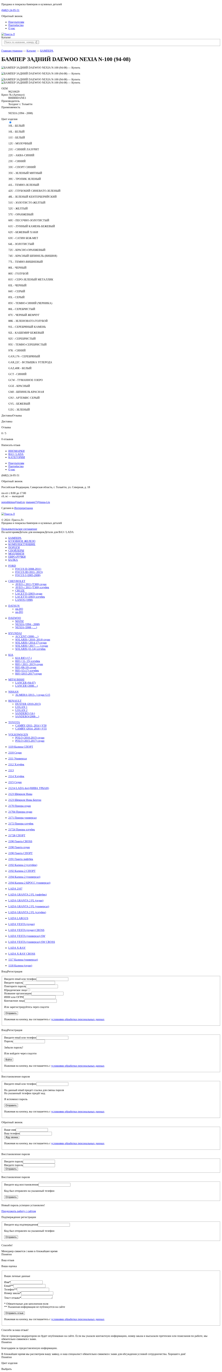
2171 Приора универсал (22, 817)
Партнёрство (16, 25)
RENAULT (15, 700)
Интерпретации (23, 508)
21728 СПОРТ (16, 835)
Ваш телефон (12, 1133)
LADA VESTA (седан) (21, 924)
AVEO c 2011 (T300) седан (30, 584)
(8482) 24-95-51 (10, 10)
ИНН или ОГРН (14, 997)
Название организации (17, 993)
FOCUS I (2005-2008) (27, 575)
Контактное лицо (14, 1000)
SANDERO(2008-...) (27, 716)
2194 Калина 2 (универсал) (24, 876)
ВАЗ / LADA (16, 454)
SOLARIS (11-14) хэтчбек (30, 648)
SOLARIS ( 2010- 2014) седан (32, 639)
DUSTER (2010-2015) (28, 703)
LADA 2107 (15, 888)
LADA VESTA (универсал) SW (26, 935)
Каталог (31, 50)
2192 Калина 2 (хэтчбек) (22, 865)
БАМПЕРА (46, 50)
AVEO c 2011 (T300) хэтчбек (32, 587)
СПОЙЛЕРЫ (16, 550)
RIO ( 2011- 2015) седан (29, 664)
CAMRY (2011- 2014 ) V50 (30, 725)
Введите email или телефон (20, 978)
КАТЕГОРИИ (16, 457)
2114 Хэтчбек (16, 776)
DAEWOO (14, 618)
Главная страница (11, 50)
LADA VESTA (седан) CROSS (26, 930)
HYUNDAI (15, 633)
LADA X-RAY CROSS (21, 953)
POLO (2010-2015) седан (29, 737)
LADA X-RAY (17, 947)
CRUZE (20, 590)
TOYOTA (14, 722)
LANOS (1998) (24, 599)
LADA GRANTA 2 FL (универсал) (28, 906)
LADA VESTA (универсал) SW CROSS (31, 941)
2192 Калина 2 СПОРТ (22, 870)
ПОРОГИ (14, 547)
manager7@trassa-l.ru (38, 502)
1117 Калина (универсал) (23, 959)
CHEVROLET (16, 581)
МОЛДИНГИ (16, 553)
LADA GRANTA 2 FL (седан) (25, 900)
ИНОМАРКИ (16, 451)
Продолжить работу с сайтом (18, 1211)
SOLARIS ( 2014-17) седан (31, 642)
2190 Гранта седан (19, 847)
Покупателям (16, 22)
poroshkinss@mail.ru (13, 502)
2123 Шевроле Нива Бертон (24, 799)
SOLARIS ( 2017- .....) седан (31, 645)
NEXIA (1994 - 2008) (27, 624)
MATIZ (19, 621)
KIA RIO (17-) (23, 658)
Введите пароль (13, 982)
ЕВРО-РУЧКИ (17, 556)
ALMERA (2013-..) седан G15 (32, 694)
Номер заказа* (12, 1293)
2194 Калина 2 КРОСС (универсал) (29, 882)
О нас (11, 28)
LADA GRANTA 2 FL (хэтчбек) (27, 912)
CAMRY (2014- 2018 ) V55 (31, 728)
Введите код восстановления (21, 1184)
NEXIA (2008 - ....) (26, 627)
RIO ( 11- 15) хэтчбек (27, 661)
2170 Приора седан (19, 805)
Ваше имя (10, 1129)
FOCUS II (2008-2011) (28, 568)
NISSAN (13, 691)
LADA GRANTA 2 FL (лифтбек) (27, 894)
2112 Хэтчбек (16, 764)
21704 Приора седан (20, 811)
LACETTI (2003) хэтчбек (30, 596)
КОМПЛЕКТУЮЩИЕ (21, 544)
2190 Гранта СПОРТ (20, 853)
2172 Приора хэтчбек (20, 823)
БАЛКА (13, 559)
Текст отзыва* (12, 1297)
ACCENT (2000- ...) (26, 636)
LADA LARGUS (18, 918)
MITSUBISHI (16, 679)
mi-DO (19, 608)
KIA (10, 654)
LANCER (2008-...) (26, 685)
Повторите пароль (15, 986)
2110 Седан (15, 752)
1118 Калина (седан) (20, 965)
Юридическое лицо (15, 990)
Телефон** (10, 1289)
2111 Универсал (17, 758)
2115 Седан (15, 782)
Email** (8, 1285)
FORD (12, 565)
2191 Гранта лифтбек (20, 859)
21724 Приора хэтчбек (21, 829)
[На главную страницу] (8, 34)
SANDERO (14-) (25, 713)
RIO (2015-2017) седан (28, 673)
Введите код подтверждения (21, 1224)
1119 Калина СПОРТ (20, 746)
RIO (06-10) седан (25, 667)
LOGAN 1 (21, 707)
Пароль (8, 1041)
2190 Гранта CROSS (20, 841)
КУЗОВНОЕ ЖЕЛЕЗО (21, 541)
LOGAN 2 (21, 710)
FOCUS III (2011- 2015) (29, 572)
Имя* (7, 1282)
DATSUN (14, 605)
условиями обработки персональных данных (77, 1019)
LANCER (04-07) (25, 682)
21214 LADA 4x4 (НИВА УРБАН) (28, 788)
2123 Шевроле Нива (20, 794)
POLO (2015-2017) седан (29, 740)
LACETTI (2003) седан (28, 593)
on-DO (19, 612)
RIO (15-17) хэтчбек (27, 670)
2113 (11, 770)
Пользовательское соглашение (19, 528)
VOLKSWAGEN (18, 734)
